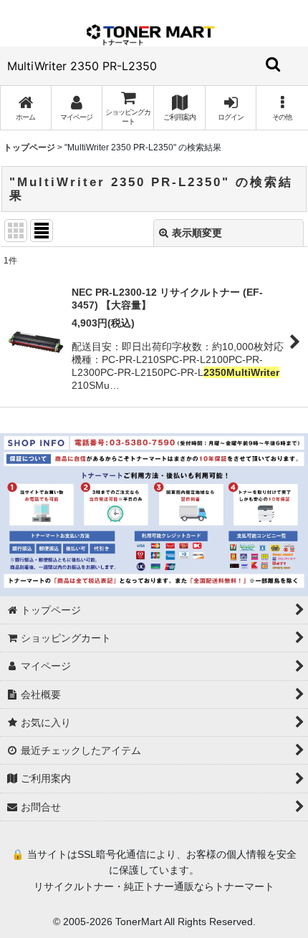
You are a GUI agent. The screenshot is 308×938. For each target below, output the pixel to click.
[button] (282, 107)
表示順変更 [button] (197, 232)
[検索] (273, 63)
